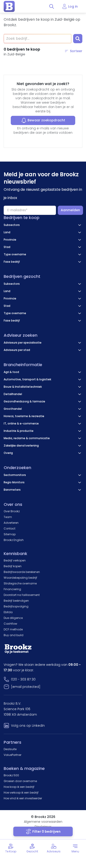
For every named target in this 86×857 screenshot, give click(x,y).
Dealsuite (10, 749)
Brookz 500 (11, 775)
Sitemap (10, 534)
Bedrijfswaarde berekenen (22, 572)
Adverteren (11, 523)
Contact (9, 528)
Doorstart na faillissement (22, 595)
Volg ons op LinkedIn (28, 725)
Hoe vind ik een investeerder (23, 798)
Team (8, 517)
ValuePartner (12, 755)
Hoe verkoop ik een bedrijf (21, 792)
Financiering (12, 589)
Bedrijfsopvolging (16, 606)
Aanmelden (70, 210)
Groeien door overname (20, 781)
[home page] (9, 6)
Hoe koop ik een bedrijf (19, 787)
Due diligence (13, 618)
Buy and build (13, 635)
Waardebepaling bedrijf (20, 578)
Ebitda (8, 612)
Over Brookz (12, 511)
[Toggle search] (51, 6)
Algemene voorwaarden (43, 822)
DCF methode (13, 629)
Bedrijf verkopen (15, 560)
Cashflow (10, 624)
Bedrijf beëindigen (16, 601)
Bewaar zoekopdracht (46, 120)
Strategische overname (20, 583)
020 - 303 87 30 (23, 679)
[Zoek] (77, 38)
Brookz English (14, 540)
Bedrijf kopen (13, 566)
